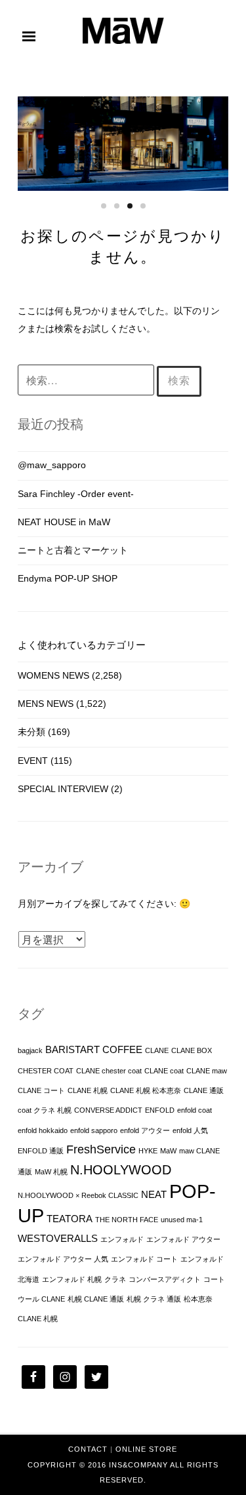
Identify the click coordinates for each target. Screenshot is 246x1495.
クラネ (115, 1279)
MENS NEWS (45, 703)
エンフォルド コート (144, 1259)
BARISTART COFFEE (93, 1050)
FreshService (101, 1149)
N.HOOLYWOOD (120, 1170)
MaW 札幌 (51, 1172)
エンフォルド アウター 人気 (63, 1259)
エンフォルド (122, 1239)
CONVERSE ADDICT (108, 1110)
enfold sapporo (93, 1130)
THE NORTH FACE (126, 1220)
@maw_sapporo (52, 465)
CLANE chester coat (109, 1071)
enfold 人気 (190, 1130)
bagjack (30, 1050)
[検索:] (87, 381)
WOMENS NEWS (53, 675)
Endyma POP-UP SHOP (67, 578)
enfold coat (194, 1110)
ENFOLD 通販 (41, 1151)
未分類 (31, 732)
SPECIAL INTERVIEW (63, 789)
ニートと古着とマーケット (73, 550)
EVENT (33, 760)
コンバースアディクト (165, 1279)
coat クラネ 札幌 (45, 1110)
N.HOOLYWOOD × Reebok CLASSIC (78, 1195)
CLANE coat (164, 1071)
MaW (168, 1151)
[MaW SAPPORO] (123, 40)
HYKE (147, 1151)
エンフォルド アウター (183, 1239)
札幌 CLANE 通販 (96, 1299)
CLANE (157, 1050)
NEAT (154, 1194)
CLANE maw (206, 1071)
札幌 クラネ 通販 (154, 1299)
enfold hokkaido (43, 1130)
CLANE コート (41, 1090)
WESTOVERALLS (58, 1238)
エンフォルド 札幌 (72, 1279)
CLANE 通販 (204, 1090)
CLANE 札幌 (88, 1090)
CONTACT (88, 1449)
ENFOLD (159, 1110)
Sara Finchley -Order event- (76, 493)
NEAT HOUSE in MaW (64, 522)
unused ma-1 (182, 1220)
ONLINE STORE (146, 1449)
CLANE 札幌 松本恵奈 (145, 1090)
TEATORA (69, 1219)
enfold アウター (145, 1130)
